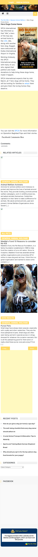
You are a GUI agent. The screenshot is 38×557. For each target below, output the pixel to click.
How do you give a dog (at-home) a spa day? (19, 424)
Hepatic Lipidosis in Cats (6, 348)
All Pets (6, 233)
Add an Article (22, 2)
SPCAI (17, 131)
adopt (27, 83)
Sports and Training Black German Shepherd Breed (19, 445)
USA (5, 41)
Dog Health (8, 318)
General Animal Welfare (15, 182)
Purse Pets (6, 326)
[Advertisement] (19, 110)
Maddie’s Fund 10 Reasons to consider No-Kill (18, 242)
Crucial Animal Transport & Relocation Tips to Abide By (19, 437)
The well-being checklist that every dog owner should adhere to (19, 429)
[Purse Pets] (19, 288)
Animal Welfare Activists (12, 185)
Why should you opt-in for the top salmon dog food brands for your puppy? (19, 453)
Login (11, 2)
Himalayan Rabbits (33, 348)
